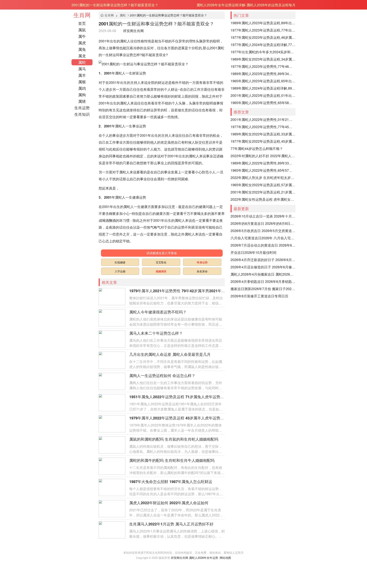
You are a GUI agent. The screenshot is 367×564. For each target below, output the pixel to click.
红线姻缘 (120, 262)
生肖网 (82, 15)
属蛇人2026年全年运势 (203, 558)
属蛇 (82, 62)
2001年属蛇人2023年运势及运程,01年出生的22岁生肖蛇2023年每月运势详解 (263, 95)
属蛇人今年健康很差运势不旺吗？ (158, 312)
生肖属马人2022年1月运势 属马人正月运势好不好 (171, 524)
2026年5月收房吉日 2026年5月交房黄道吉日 (263, 230)
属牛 (82, 36)
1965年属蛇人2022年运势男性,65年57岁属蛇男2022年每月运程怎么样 (263, 170)
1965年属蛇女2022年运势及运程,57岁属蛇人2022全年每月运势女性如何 (263, 184)
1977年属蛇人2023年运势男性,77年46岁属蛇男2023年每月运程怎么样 (263, 66)
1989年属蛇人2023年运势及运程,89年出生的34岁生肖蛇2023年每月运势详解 (263, 22)
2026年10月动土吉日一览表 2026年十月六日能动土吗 (263, 216)
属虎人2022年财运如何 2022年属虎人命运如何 (168, 502)
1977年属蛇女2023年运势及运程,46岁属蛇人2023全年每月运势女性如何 (263, 37)
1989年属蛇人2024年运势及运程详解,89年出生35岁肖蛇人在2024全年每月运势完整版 (263, 88)
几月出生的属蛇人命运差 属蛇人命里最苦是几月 (170, 354)
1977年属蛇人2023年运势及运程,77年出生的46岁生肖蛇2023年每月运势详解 (263, 30)
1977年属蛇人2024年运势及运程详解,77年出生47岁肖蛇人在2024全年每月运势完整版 (263, 44)
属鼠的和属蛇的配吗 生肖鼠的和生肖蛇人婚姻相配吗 (173, 439)
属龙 (82, 55)
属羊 (82, 75)
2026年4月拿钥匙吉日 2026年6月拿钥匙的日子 (263, 281)
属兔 (82, 49)
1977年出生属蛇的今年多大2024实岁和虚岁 (263, 51)
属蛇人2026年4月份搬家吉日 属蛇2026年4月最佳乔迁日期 (263, 274)
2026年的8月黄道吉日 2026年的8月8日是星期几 (263, 223)
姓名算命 (202, 271)
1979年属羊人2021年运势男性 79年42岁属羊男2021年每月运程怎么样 (188, 290)
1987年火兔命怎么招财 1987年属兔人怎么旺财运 (170, 481)
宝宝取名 (161, 262)
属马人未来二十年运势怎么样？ (156, 333)
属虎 (82, 42)
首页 (82, 23)
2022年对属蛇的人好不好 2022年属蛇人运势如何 (263, 155)
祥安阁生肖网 (133, 30)
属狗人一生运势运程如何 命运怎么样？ (162, 375)
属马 (82, 68)
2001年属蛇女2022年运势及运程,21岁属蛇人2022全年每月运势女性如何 (263, 191)
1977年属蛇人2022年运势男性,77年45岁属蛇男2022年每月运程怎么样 (263, 126)
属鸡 (82, 88)
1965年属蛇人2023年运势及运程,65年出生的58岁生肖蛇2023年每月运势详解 (263, 80)
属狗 (82, 94)
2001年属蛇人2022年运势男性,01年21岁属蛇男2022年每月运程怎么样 (263, 119)
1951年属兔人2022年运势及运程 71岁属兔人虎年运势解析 (178, 396)
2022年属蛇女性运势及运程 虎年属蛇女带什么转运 (263, 199)
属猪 (82, 101)
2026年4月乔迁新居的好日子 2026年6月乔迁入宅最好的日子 (263, 259)
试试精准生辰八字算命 (161, 253)
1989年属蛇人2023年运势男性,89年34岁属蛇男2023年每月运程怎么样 (263, 73)
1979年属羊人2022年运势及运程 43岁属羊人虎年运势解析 (178, 418)
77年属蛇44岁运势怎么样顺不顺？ (257, 148)
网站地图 (225, 558)
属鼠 (82, 29)
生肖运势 (82, 107)
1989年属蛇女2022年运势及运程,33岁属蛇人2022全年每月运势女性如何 (263, 133)
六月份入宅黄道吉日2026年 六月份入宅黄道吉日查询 (263, 237)
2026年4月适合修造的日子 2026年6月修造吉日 (263, 266)
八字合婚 (120, 271)
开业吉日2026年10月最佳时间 (253, 252)
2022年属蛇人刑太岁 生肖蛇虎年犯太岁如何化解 (263, 177)
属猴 (82, 81)
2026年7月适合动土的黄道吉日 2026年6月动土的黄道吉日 (263, 245)
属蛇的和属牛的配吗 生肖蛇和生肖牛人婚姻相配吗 (171, 460)
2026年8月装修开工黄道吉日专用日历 (259, 295)
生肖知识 (82, 114)
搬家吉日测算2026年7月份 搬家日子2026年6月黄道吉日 (263, 288)
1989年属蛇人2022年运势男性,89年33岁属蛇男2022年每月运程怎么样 (263, 162)
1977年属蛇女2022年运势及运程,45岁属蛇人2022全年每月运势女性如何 (263, 141)
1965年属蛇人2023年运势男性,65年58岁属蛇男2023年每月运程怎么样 (263, 102)
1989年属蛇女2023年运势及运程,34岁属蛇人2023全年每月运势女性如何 (263, 59)
